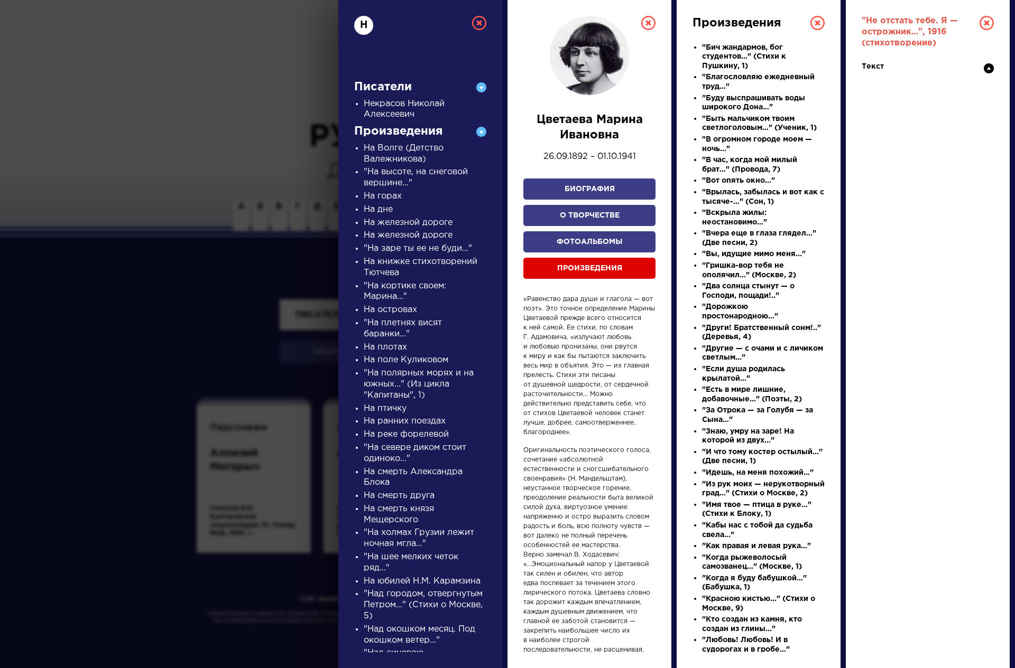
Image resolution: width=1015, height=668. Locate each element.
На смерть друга (399, 496)
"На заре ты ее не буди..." (418, 248)
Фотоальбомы (589, 242)
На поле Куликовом (406, 360)
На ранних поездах (405, 421)
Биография (590, 189)
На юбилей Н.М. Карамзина (422, 581)
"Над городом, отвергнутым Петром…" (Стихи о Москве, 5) (423, 605)
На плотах (385, 347)
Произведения (589, 268)
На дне (378, 209)
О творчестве (590, 215)
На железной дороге (408, 223)
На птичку (385, 408)
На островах (390, 310)
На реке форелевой (406, 434)
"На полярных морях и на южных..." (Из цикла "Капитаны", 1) (419, 384)
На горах (383, 196)
